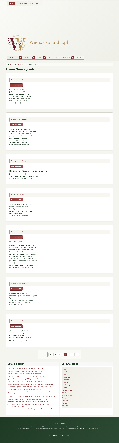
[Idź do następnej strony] (72, 354)
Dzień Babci (65, 369)
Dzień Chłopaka (66, 372)
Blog (49, 57)
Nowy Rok (65, 400)
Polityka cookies (59, 423)
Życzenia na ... (13, 57)
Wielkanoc (65, 405)
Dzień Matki (65, 382)
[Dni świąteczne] (72, 57)
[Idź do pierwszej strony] (50, 354)
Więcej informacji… (95, 428)
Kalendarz (28, 57)
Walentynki (65, 403)
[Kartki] (44, 57)
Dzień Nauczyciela (23, 79)
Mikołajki (64, 398)
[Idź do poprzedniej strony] (55, 354)
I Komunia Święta (67, 390)
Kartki (40, 57)
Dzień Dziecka (66, 377)
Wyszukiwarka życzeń (25, 3)
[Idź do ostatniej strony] (76, 354)
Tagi (55, 57)
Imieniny (79, 57)
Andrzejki (64, 392)
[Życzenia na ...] (20, 57)
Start (12, 3)
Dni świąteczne (65, 57)
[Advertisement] (59, 19)
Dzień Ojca (65, 387)
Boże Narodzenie (67, 395)
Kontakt (38, 3)
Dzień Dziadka (66, 374)
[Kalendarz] (33, 57)
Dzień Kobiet (65, 379)
